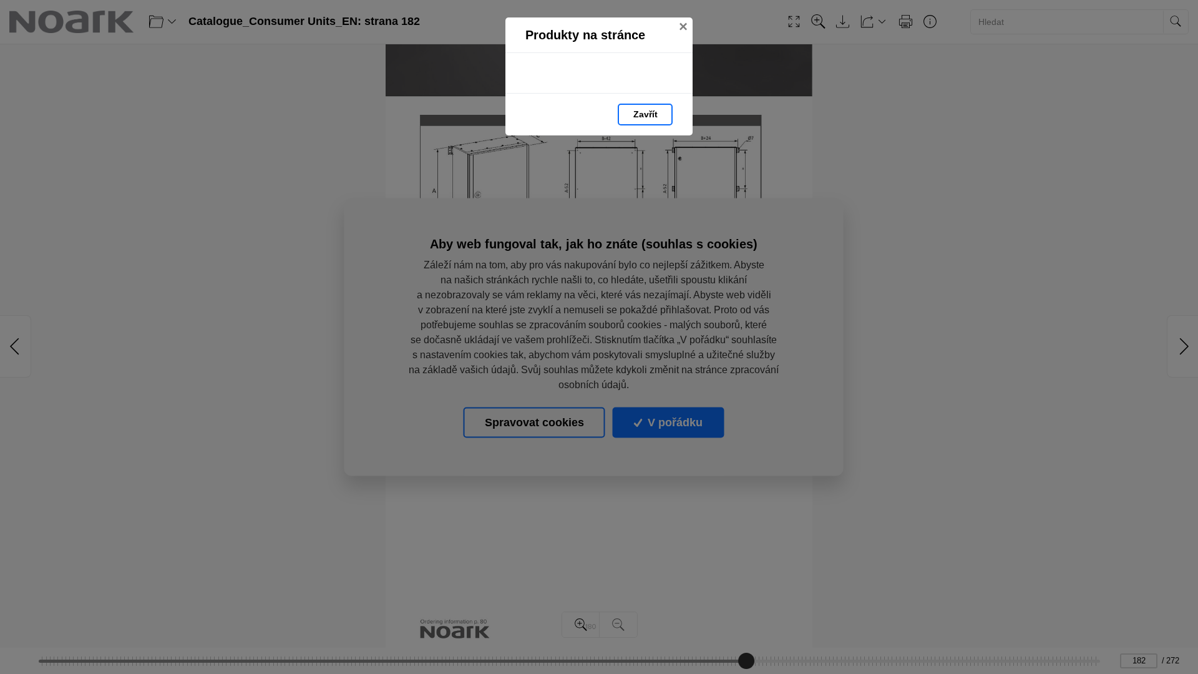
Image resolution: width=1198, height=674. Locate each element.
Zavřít (645, 114)
